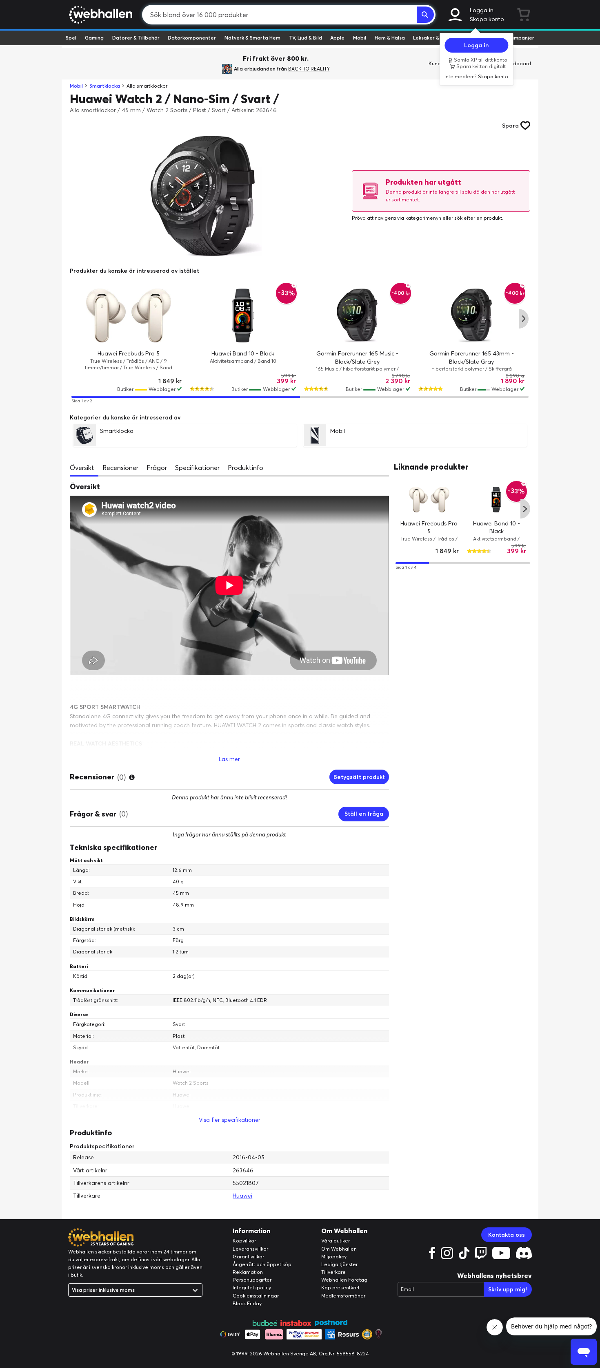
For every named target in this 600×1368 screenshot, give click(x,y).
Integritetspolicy (252, 1287)
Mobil (359, 38)
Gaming (94, 38)
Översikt (82, 467)
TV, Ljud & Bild (305, 38)
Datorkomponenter (192, 38)
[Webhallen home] (99, 15)
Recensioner (120, 467)
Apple (337, 38)
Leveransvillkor (250, 1249)
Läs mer (229, 759)
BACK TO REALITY (309, 69)
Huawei (242, 1195)
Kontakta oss (506, 1234)
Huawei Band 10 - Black (242, 353)
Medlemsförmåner (343, 1296)
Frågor (157, 467)
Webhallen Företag (344, 1280)
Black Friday (247, 1303)
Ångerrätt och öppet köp (262, 1264)
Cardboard (517, 63)
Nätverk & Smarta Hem (252, 38)
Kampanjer (520, 38)
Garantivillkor (248, 1256)
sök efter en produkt (478, 218)
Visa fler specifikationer (229, 1119)
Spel (71, 38)
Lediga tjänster (339, 1264)
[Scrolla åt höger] (524, 319)
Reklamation (248, 1272)
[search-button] (425, 15)
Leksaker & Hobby (434, 38)
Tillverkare (333, 1272)
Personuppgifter (252, 1280)
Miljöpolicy (334, 1256)
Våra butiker (335, 1241)
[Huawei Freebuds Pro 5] (129, 315)
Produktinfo (245, 467)
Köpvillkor (244, 1241)
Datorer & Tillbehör (136, 38)
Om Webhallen (339, 1249)
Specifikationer (197, 467)
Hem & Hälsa (390, 38)
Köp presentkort (340, 1287)
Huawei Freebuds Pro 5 (129, 353)
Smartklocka (104, 86)
